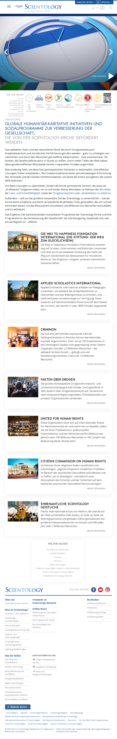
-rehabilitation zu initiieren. (95, 193)
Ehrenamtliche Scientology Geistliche (57, 575)
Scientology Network (39, 713)
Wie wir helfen (13, 655)
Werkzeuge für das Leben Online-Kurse (44, 614)
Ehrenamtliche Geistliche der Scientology (60, 716)
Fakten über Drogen (58, 564)
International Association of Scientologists (22, 720)
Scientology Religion (58, 713)
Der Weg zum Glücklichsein (58, 549)
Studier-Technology (14, 666)
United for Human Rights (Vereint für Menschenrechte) (58, 568)
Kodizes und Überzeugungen (12, 636)
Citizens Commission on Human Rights (57, 572)
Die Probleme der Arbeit (43, 620)
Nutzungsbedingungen (101, 729)
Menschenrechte (13, 687)
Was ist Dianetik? (12, 625)
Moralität (105, 189)
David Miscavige (76, 713)
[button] (11, 52)
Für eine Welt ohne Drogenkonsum (93, 720)
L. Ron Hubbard (11, 713)
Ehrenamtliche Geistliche (16, 699)
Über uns (10, 599)
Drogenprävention (64, 193)
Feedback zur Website (45, 667)
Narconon (58, 560)
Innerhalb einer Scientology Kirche (13, 643)
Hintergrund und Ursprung (17, 630)
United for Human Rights (15, 724)
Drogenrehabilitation (14, 678)
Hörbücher (92, 607)
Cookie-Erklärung (83, 729)
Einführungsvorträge (96, 612)
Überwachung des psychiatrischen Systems (16, 693)
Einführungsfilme (95, 616)
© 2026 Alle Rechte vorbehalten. (30, 730)
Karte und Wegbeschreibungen (42, 673)
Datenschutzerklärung (65, 729)
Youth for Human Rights (38, 724)
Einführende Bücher (96, 603)
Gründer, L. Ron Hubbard (16, 613)
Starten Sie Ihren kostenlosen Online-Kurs (22, 716)
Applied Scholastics (58, 553)
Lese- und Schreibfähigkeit (24, 193)
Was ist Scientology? (16, 609)
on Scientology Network (44, 601)
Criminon (57, 557)
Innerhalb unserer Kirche (16, 603)
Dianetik (24, 713)
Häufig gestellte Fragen (15, 649)
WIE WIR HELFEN (57, 544)
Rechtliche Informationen (66, 731)
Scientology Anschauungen (12, 619)
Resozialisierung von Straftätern (14, 672)
